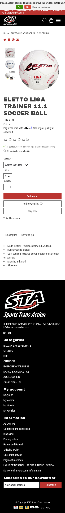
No (27, 7)
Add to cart (32, 196)
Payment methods (13, 460)
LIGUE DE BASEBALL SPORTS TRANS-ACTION (28, 465)
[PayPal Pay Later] (27, 507)
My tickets (8, 405)
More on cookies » (41, 7)
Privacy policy (10, 439)
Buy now (32, 211)
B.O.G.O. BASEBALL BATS (17, 345)
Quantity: (7, 180)
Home (6, 33)
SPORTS (8, 351)
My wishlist (9, 410)
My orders (8, 400)
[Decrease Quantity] (7, 187)
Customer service (12, 455)
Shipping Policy (11, 450)
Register (8, 395)
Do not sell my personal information (22, 470)
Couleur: (7, 158)
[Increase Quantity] (14, 187)
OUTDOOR (9, 361)
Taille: (6, 169)
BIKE (5, 356)
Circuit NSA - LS (12, 382)
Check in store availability (18, 151)
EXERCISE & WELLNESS (16, 366)
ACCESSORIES (11, 377)
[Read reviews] (14, 139)
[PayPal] (21, 507)
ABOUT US (9, 423)
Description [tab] (11, 235)
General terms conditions (16, 429)
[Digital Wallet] (34, 507)
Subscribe (51, 485)
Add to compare (13, 218)
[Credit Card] (16, 507)
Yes (19, 7)
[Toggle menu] (58, 20)
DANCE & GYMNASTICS (16, 372)
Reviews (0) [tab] (27, 235)
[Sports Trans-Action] (10, 20)
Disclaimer (8, 434)
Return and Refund (13, 444)
